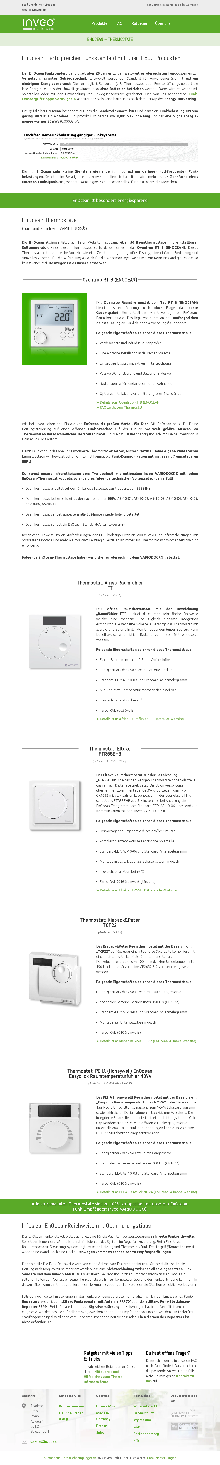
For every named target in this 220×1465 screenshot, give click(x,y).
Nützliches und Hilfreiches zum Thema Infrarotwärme (103, 1377)
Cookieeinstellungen (161, 1458)
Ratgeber (139, 23)
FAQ (119, 23)
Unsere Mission (108, 1406)
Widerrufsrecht (145, 1406)
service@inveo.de (34, 9)
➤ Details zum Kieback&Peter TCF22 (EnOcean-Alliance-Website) (146, 1041)
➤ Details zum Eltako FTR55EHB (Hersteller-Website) (137, 890)
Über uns (162, 23)
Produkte (100, 23)
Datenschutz (143, 1413)
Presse (101, 1426)
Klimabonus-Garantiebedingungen (68, 1458)
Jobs (100, 1433)
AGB (136, 1427)
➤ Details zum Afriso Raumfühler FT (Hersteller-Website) (140, 719)
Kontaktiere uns (72, 1406)
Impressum (142, 1420)
